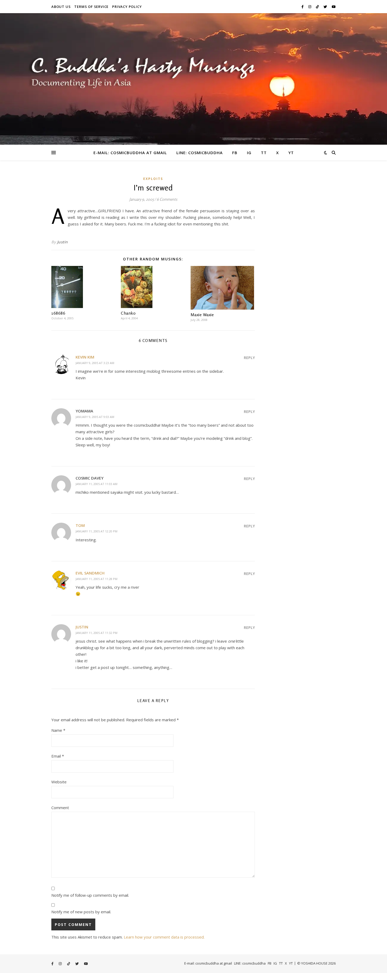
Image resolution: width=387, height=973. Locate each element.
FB (234, 152)
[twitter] (326, 6)
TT (264, 152)
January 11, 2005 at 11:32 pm (96, 633)
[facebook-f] (302, 6)
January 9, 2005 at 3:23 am (95, 363)
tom (80, 525)
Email (57, 756)
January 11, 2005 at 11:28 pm (96, 579)
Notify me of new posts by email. (81, 911)
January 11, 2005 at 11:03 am (96, 484)
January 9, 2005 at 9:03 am (95, 417)
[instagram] (310, 6)
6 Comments (167, 199)
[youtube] (334, 6)
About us (61, 6)
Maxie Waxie (202, 314)
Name (58, 730)
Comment (60, 807)
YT (291, 152)
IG (249, 152)
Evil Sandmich (90, 573)
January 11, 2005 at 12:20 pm (96, 531)
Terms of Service (91, 6)
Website (59, 781)
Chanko (128, 313)
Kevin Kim (85, 357)
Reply (249, 357)
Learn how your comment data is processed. (164, 937)
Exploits (153, 179)
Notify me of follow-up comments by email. (90, 895)
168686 (58, 313)
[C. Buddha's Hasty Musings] (193, 79)
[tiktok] (318, 6)
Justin (62, 241)
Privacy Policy (127, 6)
